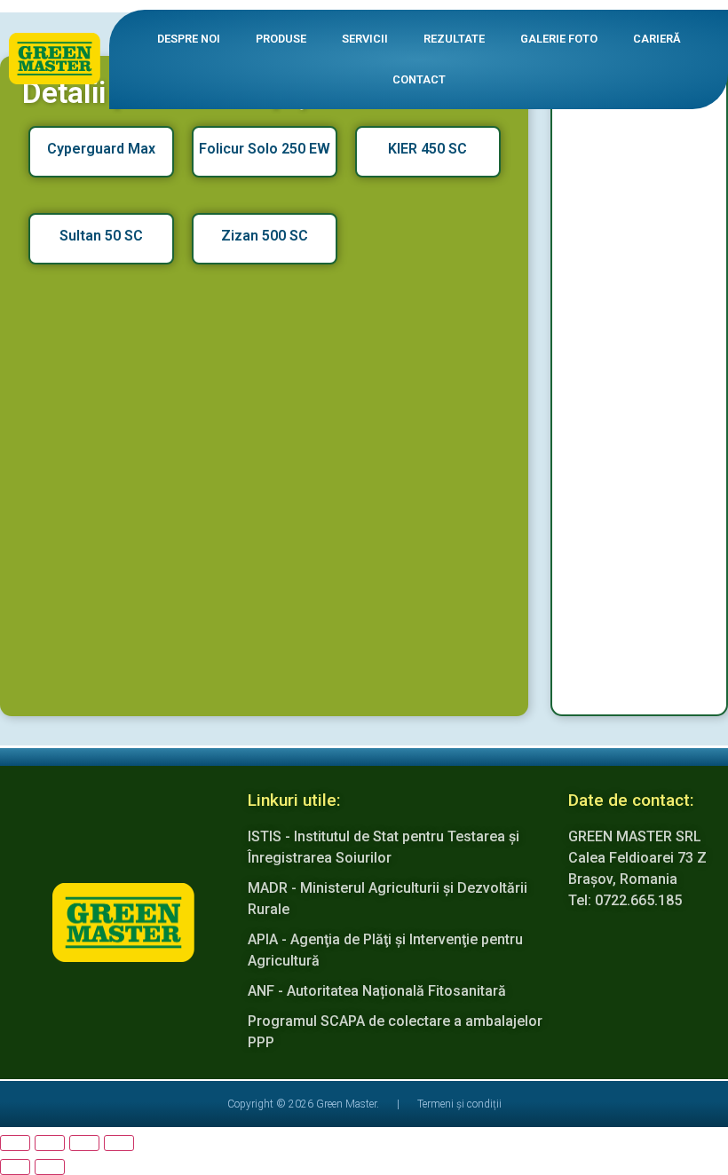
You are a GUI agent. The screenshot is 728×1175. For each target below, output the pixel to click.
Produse (281, 38)
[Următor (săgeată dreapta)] (50, 1167)
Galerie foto (558, 38)
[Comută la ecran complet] (50, 1143)
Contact (419, 79)
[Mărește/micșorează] (15, 1143)
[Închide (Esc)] (119, 1143)
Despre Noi (188, 38)
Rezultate (454, 38)
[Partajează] (84, 1143)
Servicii (365, 38)
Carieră (657, 38)
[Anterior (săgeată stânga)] (15, 1167)
